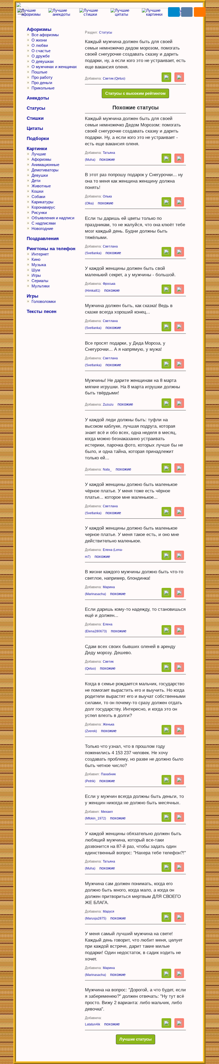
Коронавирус (43, 207)
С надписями (44, 223)
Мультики (40, 286)
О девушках (43, 61)
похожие (107, 159)
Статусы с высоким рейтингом (135, 93)
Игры (36, 275)
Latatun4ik (92, 1024)
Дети (36, 180)
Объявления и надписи (53, 218)
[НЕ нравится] (179, 77)
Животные (41, 186)
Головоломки (44, 301)
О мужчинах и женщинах (54, 66)
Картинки (37, 148)
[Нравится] (166, 77)
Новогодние (42, 228)
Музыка (39, 264)
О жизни (39, 40)
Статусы (36, 108)
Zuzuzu (108, 404)
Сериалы (40, 280)
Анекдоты (38, 98)
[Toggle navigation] (20, 12)
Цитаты (35, 128)
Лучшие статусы (135, 1039)
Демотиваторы (45, 170)
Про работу (42, 77)
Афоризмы (39, 29)
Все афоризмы (45, 34)
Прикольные (43, 88)
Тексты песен (41, 311)
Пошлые (39, 72)
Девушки (40, 175)
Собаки (38, 196)
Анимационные (45, 164)
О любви (40, 45)
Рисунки (39, 212)
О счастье (41, 50)
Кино (36, 259)
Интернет (40, 254)
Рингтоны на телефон (51, 248)
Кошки (37, 191)
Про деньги (42, 82)
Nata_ (107, 469)
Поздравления (43, 238)
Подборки (38, 138)
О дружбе (41, 56)
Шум (36, 270)
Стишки (35, 118)
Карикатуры (42, 202)
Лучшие (39, 154)
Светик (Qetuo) (114, 78)
